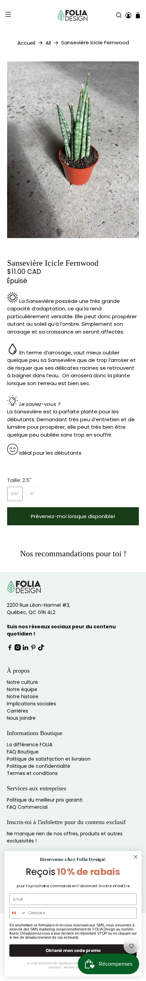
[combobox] (18, 912)
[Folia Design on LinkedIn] (25, 648)
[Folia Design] (73, 15)
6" (32, 494)
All (48, 42)
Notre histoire (22, 696)
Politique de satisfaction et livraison (49, 759)
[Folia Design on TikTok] (41, 648)
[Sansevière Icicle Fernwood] (73, 149)
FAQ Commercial (27, 807)
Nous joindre (21, 718)
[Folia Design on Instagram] (18, 648)
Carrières (17, 710)
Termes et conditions (32, 773)
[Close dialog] (136, 857)
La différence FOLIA (29, 744)
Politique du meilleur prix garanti (45, 799)
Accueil (26, 42)
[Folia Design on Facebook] (10, 648)
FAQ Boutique (23, 751)
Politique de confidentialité (38, 766)
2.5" (15, 494)
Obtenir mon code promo (72, 950)
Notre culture (22, 682)
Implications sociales (31, 703)
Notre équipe (22, 689)
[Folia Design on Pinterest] (33, 648)
